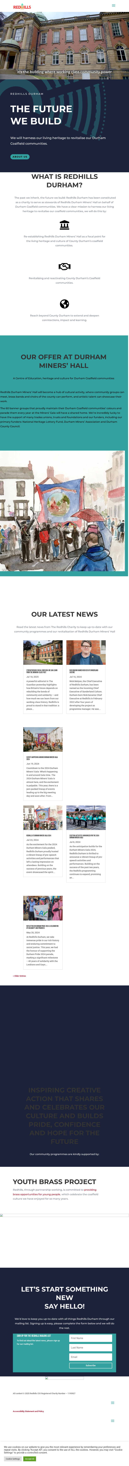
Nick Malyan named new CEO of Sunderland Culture (84, 671)
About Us (20, 156)
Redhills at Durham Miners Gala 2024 (38, 835)
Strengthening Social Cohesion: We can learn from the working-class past (41, 671)
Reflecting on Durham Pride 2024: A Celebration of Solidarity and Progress (42, 927)
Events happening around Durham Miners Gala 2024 (42, 758)
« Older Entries (19, 976)
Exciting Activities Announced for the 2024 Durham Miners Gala (84, 836)
